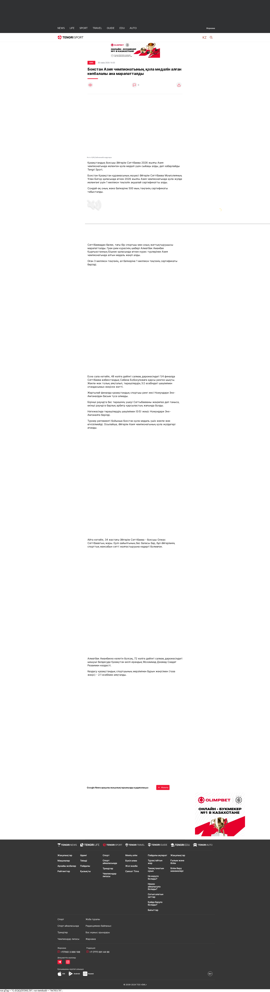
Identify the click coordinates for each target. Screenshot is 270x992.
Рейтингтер (64, 871)
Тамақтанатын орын (156, 869)
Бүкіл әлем (131, 860)
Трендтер (108, 868)
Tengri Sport (95, 169)
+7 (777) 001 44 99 (99, 952)
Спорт (106, 855)
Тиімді (83, 860)
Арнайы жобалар (67, 866)
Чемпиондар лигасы (109, 875)
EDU (122, 28)
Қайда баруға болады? (155, 903)
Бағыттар (153, 910)
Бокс (91, 62)
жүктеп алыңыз (76, 969)
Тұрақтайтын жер (155, 861)
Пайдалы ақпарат (157, 855)
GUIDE (111, 28)
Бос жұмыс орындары (98, 932)
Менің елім (131, 855)
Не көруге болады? (153, 877)
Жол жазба (131, 866)
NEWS (61, 28)
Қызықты (85, 871)
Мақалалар (64, 860)
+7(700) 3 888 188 (70, 952)
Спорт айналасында (110, 861)
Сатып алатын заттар (155, 895)
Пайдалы (85, 866)
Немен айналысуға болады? (154, 887)
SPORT (84, 28)
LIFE (72, 28)
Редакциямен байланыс (98, 926)
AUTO (133, 28)
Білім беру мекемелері (176, 869)
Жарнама (210, 28)
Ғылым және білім (177, 861)
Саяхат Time (132, 871)
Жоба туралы (93, 919)
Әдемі (83, 855)
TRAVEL (97, 28)
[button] (205, 37)
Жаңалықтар (65, 855)
